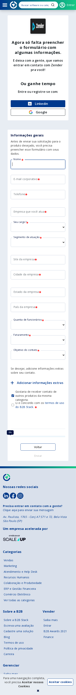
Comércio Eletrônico (17, 594)
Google (41, 112)
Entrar (47, 625)
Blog (7, 637)
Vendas (8, 560)
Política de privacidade (18, 648)
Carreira (9, 654)
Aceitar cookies (60, 682)
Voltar (38, 447)
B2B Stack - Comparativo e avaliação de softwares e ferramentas (13, 5)
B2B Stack (7, 477)
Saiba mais (50, 620)
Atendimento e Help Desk (20, 571)
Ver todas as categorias (19, 600)
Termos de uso (14, 642)
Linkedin (41, 104)
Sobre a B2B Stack (16, 620)
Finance (48, 637)
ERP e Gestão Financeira (20, 589)
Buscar (53, 5)
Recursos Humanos (16, 577)
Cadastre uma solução (18, 631)
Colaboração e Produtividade (23, 583)
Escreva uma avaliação (19, 625)
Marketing (10, 566)
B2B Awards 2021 (55, 631)
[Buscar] (38, 5)
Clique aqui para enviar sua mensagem (28, 510)
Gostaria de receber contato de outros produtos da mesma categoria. (36, 395)
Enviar (38, 456)
